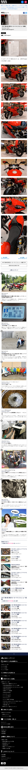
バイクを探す (4, 666)
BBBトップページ (9, 658)
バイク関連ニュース (6, 675)
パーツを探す (4, 667)
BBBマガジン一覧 (5, 681)
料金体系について (6, 743)
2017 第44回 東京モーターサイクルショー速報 (15, 7)
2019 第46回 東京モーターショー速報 (11, 685)
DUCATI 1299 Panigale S (12, 8)
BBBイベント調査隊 (8, 690)
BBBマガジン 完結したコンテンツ (10, 706)
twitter (26, 13)
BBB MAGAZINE (5, 13)
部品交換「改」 (7, 704)
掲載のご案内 (4, 739)
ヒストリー (4, 722)
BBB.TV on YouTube (6, 712)
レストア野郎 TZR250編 (9, 699)
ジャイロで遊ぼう (7, 695)
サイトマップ (4, 759)
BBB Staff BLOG (7, 688)
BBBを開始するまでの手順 (8, 741)
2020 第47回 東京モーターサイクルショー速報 (13, 687)
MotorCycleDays (7, 692)
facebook (24, 13)
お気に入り (4, 730)
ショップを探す (5, 669)
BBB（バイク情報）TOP (5, 5)
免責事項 (4, 756)
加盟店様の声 (5, 744)
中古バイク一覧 (5, 664)
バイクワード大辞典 (6, 723)
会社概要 (4, 754)
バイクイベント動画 (7, 716)
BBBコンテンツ (6, 714)
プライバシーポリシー (6, 758)
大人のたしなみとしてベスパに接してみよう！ (13, 701)
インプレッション (7, 694)
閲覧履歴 (4, 731)
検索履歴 (4, 733)
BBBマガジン (14, 5)
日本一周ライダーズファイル (10, 703)
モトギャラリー (7, 697)
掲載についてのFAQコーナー (9, 746)
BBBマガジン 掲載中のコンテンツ (10, 683)
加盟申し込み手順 (6, 748)
